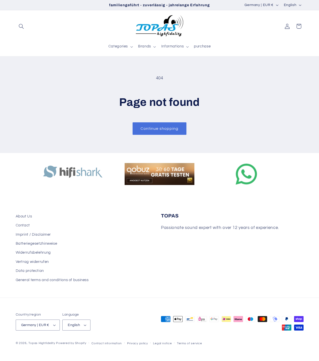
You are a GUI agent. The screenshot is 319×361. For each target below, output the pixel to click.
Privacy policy (137, 343)
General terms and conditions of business (52, 280)
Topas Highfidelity (41, 343)
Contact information (106, 343)
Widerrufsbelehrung (33, 252)
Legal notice (162, 343)
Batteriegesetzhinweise (36, 243)
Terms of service (189, 343)
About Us (24, 216)
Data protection (30, 271)
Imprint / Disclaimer (33, 234)
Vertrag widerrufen (32, 262)
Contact (23, 225)
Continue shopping (160, 129)
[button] (21, 26)
